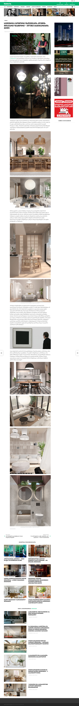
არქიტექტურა (9, 6)
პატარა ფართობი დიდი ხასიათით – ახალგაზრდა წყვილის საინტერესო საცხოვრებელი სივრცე (39, 601)
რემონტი (28, 6)
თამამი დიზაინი (32, 576)
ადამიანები (49, 6)
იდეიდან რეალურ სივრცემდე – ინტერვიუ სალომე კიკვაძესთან (66, 15)
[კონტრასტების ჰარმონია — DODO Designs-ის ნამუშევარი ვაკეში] (15, 551)
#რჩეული (66, 4)
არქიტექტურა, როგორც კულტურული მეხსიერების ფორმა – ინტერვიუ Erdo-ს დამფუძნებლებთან (10, 14)
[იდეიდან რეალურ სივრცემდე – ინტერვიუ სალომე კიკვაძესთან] (68, 12)
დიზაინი (22, 6)
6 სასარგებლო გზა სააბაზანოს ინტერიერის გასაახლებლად (37, 656)
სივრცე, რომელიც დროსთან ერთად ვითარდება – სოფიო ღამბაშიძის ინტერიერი (15, 580)
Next (74, 12)
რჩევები (44, 6)
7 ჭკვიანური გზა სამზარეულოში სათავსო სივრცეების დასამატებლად (38, 686)
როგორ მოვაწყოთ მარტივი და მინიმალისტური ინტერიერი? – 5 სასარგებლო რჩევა (38, 671)
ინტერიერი (16, 6)
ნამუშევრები (13, 58)
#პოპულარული (60, 4)
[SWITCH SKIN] (72, 7)
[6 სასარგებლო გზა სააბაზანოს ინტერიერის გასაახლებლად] (15, 661)
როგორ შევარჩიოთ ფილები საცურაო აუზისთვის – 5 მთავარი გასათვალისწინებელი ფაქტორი (38, 642)
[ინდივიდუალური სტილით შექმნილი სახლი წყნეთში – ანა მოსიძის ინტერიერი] (39, 551)
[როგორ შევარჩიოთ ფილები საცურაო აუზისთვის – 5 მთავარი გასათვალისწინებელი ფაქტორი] (15, 646)
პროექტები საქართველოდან (9, 556)
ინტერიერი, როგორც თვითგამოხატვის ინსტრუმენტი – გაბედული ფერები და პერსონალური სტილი (38, 581)
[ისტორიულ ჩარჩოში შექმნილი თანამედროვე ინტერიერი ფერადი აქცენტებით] (25, 12)
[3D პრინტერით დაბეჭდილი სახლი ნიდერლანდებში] (1, 353)
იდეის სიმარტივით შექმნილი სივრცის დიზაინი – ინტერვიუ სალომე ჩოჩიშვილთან (39, 14)
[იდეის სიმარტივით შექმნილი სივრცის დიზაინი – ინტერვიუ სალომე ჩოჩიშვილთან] (39, 12)
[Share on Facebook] (5, 35)
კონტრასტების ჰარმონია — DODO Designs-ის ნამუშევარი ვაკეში (14, 559)
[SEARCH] (74, 7)
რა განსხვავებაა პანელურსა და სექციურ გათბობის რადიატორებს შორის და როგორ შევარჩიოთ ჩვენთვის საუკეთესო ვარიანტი (38, 629)
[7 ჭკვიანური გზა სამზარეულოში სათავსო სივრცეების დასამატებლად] (15, 690)
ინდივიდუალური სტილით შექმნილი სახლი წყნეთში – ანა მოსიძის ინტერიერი (38, 560)
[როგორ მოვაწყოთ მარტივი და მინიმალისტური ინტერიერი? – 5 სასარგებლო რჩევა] (15, 675)
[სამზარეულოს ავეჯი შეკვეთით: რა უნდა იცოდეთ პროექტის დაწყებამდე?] (15, 617)
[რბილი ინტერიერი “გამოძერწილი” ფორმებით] (15, 592)
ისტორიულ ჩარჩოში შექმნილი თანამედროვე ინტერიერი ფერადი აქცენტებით (24, 14)
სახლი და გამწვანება (36, 6)
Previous (4, 12)
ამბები (55, 6)
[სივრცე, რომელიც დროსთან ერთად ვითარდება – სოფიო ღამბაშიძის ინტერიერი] (15, 570)
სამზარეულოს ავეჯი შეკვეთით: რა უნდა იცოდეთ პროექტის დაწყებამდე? (38, 613)
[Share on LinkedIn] (5, 37)
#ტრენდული (72, 4)
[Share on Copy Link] (5, 39)
